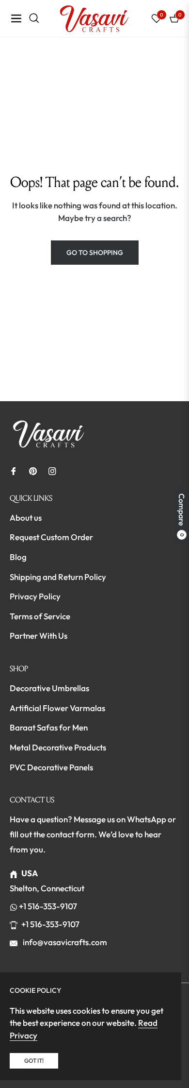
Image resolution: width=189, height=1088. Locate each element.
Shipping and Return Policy (58, 577)
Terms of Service (40, 616)
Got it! (34, 1060)
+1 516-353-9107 (48, 906)
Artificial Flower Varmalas (57, 708)
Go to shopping (94, 252)
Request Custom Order (51, 537)
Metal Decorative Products (58, 747)
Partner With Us (38, 635)
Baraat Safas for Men (49, 727)
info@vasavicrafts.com (64, 942)
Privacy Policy (35, 596)
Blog (18, 557)
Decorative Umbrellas (49, 688)
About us (26, 517)
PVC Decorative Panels (51, 767)
